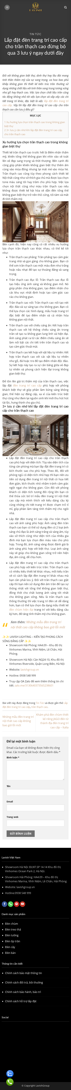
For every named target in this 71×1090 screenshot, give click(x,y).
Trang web (12, 816)
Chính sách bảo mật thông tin (23, 973)
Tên (8, 786)
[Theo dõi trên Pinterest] (16, 904)
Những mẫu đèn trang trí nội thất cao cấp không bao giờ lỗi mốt (18, 721)
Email (10, 801)
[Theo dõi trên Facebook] (4, 904)
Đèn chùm (11, 924)
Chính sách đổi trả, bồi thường (24, 982)
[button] (7, 7)
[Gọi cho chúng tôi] (10, 904)
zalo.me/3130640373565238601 (34, 685)
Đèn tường (11, 935)
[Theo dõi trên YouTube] (22, 904)
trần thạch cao (39, 706)
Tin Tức (35, 34)
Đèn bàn (10, 953)
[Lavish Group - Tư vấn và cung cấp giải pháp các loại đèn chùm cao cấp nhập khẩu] (35, 7)
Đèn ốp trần (12, 941)
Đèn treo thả (13, 929)
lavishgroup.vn (30, 669)
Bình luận (13, 757)
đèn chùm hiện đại (21, 609)
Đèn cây (10, 947)
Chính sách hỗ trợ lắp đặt (20, 1001)
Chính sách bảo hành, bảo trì (23, 992)
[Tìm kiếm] (65, 7)
